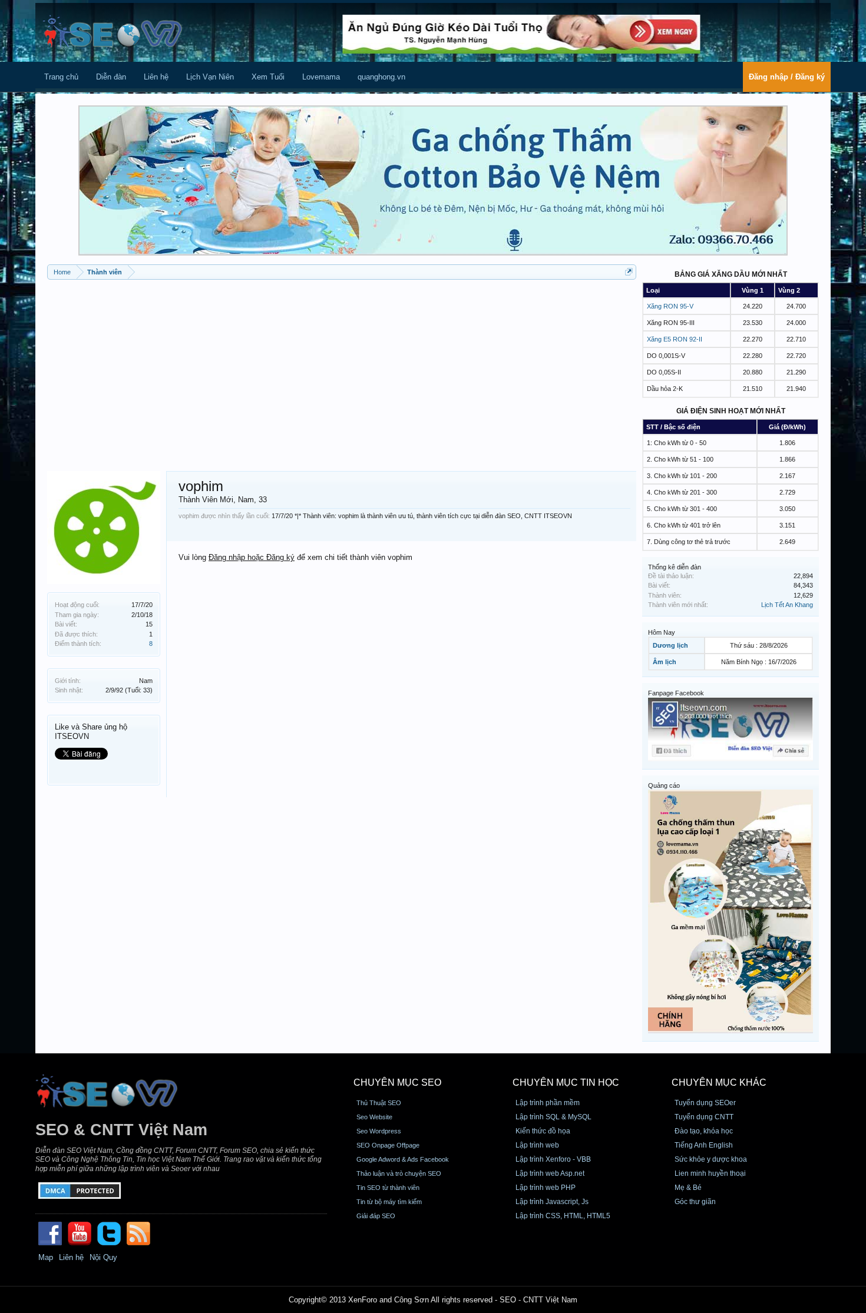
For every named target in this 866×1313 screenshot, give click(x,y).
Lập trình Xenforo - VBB (553, 1159)
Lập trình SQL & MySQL (553, 1117)
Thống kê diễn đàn (674, 567)
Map (45, 1257)
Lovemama (321, 76)
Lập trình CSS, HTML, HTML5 (562, 1216)
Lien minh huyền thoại (710, 1173)
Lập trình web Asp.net (549, 1173)
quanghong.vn (381, 76)
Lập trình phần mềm (547, 1103)
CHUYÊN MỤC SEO (397, 1082)
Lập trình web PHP (545, 1187)
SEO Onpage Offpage (387, 1145)
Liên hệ (156, 76)
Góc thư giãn (695, 1202)
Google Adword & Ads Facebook (402, 1159)
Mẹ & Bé (688, 1187)
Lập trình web (537, 1145)
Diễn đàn (111, 76)
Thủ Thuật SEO (378, 1102)
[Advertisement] (341, 371)
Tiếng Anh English (704, 1145)
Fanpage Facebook (676, 693)
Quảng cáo (664, 785)
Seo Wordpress (378, 1131)
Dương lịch (670, 645)
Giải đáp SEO (375, 1215)
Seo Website (374, 1116)
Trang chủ (61, 76)
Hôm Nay (661, 632)
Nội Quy (103, 1257)
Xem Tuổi (268, 76)
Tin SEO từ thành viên (387, 1187)
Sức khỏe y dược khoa (711, 1159)
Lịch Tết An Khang (787, 604)
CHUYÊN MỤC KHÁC (719, 1082)
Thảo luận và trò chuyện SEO (398, 1173)
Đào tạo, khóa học (704, 1131)
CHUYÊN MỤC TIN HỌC (566, 1082)
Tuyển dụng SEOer (705, 1103)
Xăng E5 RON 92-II (674, 339)
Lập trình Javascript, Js (552, 1202)
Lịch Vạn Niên (210, 76)
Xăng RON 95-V (670, 306)
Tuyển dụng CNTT (704, 1117)
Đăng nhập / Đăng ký (787, 76)
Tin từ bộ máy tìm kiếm (389, 1201)
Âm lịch (664, 661)
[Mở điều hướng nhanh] (629, 272)
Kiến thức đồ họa (542, 1131)
